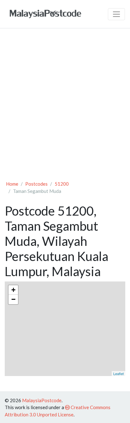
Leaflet (118, 373)
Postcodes (36, 184)
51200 (62, 184)
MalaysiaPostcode (42, 400)
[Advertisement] (65, 101)
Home (12, 184)
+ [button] (13, 290)
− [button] (13, 299)
